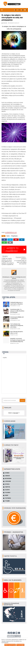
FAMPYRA (7, 487)
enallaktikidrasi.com (11, 232)
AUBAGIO (7, 475)
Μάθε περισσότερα (10, 645)
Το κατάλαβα (20, 645)
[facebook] (15, 10)
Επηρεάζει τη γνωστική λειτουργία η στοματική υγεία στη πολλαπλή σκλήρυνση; (17, 340)
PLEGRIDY (7, 492)
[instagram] (22, 10)
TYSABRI (7, 501)
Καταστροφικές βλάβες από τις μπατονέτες (17, 317)
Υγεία (8, 236)
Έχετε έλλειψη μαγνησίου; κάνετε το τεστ (16, 332)
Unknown (5, 23)
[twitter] (18, 10)
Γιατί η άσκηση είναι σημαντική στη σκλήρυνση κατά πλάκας (16, 325)
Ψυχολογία (14, 236)
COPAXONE (8, 481)
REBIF (6, 495)
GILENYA (7, 489)
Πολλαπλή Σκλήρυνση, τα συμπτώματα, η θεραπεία (16, 303)
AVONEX (7, 472)
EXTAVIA (7, 484)
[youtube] (25, 10)
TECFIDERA (8, 498)
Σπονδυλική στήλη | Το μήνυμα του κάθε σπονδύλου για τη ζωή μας (17, 311)
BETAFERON (8, 478)
